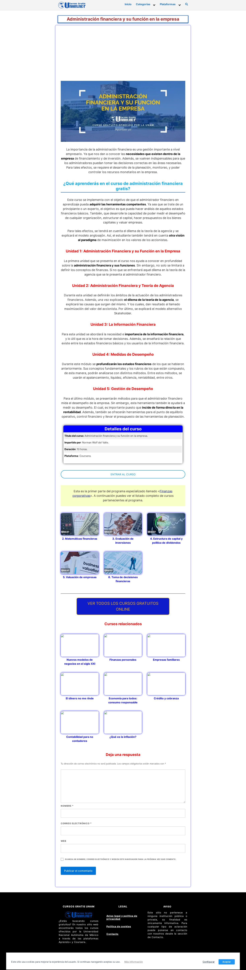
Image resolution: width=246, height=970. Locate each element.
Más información (133, 961)
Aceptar (226, 961)
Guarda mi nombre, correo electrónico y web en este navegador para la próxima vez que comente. (120, 859)
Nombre (67, 805)
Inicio (128, 4)
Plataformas (168, 4)
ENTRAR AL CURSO (123, 474)
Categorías (143, 4)
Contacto (112, 934)
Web (63, 841)
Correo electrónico (76, 823)
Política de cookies (118, 926)
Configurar (209, 961)
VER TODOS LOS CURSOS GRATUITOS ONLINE (123, 606)
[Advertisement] (123, 55)
